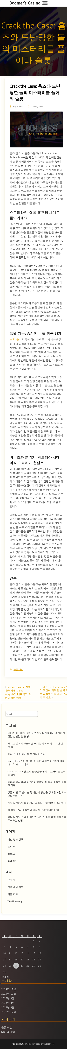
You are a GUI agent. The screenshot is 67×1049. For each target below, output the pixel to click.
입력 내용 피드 (15, 887)
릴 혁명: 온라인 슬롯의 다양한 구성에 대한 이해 (33, 809)
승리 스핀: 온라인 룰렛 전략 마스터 (26, 753)
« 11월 (5, 976)
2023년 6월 (7, 1007)
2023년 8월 (7, 1002)
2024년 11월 (8, 989)
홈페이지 (12, 860)
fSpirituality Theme (22, 1043)
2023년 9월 (7, 998)
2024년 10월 (8, 993)
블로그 (11, 853)
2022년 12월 (8, 1012)
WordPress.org (14, 901)
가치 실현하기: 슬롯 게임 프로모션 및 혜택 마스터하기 (36, 802)
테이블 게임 (8, 1032)
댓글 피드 (12, 894)
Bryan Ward (18, 106)
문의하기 (12, 846)
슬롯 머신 (18, 669)
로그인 (11, 879)
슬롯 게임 (15, 339)
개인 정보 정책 (15, 839)
